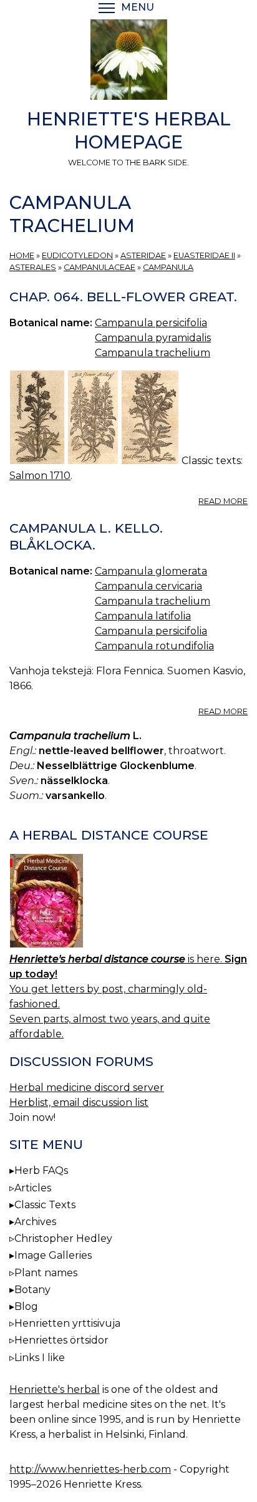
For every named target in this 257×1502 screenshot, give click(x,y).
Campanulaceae (99, 267)
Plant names (45, 1273)
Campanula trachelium (152, 353)
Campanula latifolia (143, 616)
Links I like (39, 1358)
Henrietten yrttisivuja (67, 1323)
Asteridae (143, 255)
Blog (26, 1306)
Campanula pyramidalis (153, 338)
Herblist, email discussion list (78, 1102)
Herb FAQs (41, 1170)
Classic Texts (44, 1205)
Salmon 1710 (39, 476)
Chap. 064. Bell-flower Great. (123, 296)
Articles (32, 1188)
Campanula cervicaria (148, 586)
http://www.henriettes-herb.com (90, 1469)
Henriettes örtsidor (61, 1340)
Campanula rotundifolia (154, 646)
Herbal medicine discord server (86, 1087)
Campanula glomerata (151, 571)
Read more (223, 501)
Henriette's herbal (54, 1389)
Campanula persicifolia (151, 323)
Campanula (168, 267)
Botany (32, 1290)
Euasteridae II (204, 255)
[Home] (128, 61)
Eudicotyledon (77, 255)
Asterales (32, 267)
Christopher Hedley (63, 1238)
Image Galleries (53, 1255)
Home (21, 255)
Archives (35, 1222)
